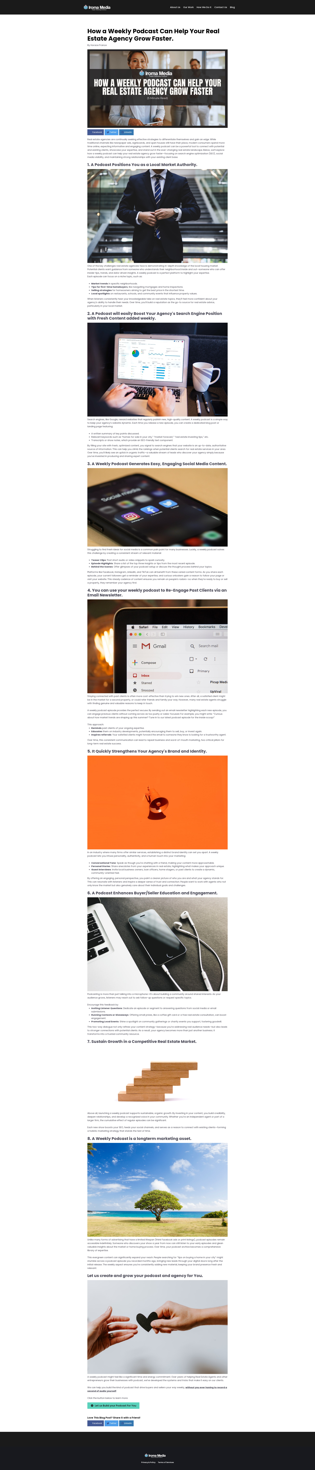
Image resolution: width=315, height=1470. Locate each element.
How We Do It (204, 7)
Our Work (188, 7)
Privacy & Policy (148, 1462)
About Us (175, 7)
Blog (232, 7)
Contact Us (220, 7)
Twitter (113, 132)
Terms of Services (166, 1462)
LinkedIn (128, 132)
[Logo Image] (100, 7)
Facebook (97, 132)
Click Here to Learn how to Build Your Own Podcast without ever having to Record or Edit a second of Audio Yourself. (157, 17)
